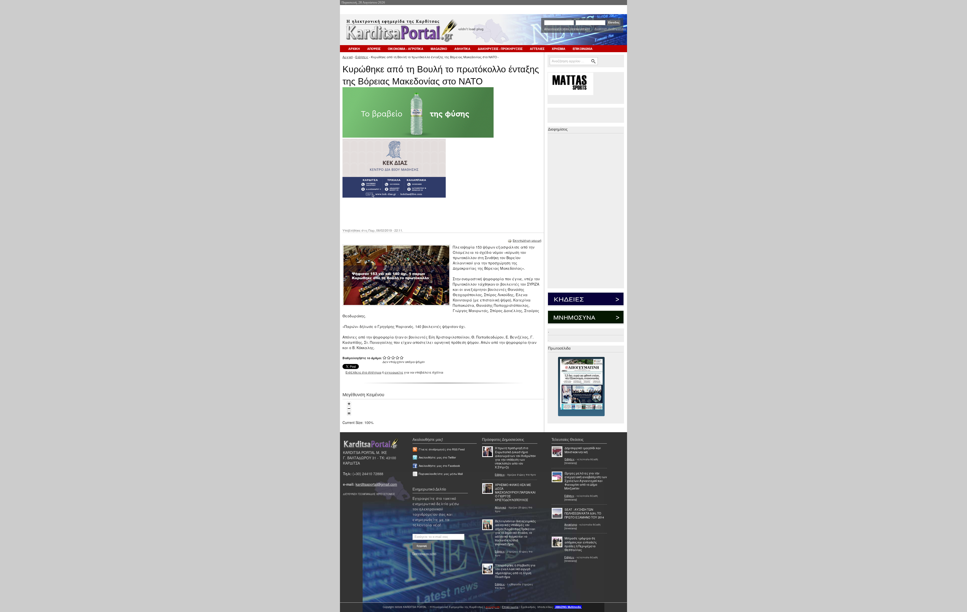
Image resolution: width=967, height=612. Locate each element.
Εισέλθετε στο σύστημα (363, 372)
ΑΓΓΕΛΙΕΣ (537, 48)
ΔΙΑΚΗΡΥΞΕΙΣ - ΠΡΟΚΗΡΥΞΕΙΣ (500, 48)
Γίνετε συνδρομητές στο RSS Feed (442, 449)
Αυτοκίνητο (570, 524)
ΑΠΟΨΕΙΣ (374, 48)
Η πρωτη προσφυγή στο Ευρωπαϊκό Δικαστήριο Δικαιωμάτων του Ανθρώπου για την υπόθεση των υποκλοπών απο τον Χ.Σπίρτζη (515, 457)
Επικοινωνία (510, 607)
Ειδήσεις (361, 57)
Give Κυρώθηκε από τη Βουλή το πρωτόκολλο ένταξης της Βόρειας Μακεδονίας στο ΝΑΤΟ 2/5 (389, 357)
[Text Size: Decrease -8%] (349, 409)
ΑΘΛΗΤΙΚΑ (462, 48)
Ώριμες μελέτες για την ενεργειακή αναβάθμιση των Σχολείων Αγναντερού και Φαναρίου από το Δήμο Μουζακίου (585, 481)
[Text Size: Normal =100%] (349, 413)
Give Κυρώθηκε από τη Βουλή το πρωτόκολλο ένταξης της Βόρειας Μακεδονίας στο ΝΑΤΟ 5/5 (402, 357)
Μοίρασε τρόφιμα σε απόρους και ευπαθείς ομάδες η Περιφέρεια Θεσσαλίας (581, 544)
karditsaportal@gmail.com (376, 484)
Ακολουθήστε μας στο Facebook (439, 466)
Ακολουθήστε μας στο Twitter (437, 457)
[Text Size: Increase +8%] (349, 404)
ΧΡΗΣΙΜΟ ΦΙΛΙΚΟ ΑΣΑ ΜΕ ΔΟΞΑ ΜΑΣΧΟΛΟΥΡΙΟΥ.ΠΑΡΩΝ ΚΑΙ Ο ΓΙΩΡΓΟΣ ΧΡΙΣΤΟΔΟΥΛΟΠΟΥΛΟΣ (515, 492)
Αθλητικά (500, 507)
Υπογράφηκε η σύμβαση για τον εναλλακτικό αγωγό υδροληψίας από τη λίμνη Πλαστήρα (515, 571)
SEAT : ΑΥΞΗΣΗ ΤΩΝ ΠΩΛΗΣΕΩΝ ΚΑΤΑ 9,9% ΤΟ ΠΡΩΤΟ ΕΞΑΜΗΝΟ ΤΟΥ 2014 (584, 513)
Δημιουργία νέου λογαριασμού (567, 28)
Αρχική (347, 57)
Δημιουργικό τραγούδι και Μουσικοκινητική (583, 450)
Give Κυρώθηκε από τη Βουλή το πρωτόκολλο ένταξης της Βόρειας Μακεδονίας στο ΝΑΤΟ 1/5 (385, 357)
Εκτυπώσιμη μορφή (527, 240)
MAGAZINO (439, 48)
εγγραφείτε (394, 372)
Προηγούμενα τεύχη (424, 553)
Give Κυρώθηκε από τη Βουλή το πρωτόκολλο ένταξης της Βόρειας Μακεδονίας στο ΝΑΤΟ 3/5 (393, 357)
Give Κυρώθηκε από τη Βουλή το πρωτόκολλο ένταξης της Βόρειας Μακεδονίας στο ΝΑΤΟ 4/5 (397, 357)
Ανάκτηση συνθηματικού (610, 28)
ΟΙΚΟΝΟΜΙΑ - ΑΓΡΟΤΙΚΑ (405, 48)
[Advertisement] (431, 212)
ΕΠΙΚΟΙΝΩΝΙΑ (583, 48)
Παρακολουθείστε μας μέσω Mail (441, 474)
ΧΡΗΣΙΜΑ (558, 48)
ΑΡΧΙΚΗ (354, 48)
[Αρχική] (401, 32)
